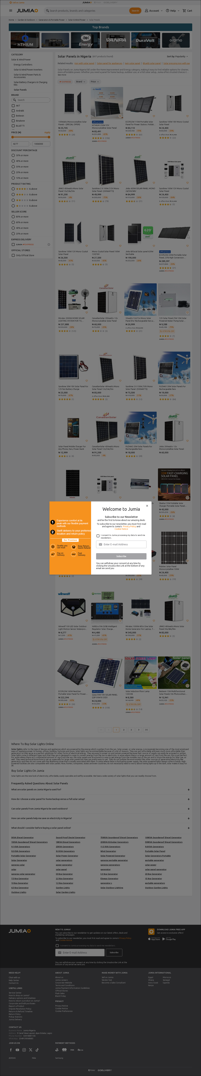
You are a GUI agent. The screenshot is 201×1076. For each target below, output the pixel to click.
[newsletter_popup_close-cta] (147, 506)
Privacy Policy (129, 526)
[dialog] (100, 538)
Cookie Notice (121, 529)
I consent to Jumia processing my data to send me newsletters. (123, 536)
